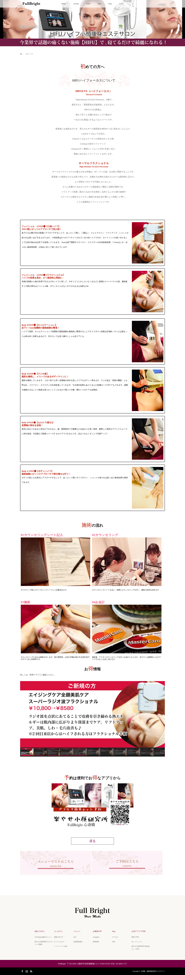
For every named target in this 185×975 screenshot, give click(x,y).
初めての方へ (40, 931)
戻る (92, 841)
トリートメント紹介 (61, 946)
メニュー (76, 931)
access (121, 4)
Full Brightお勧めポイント (43, 937)
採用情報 (96, 942)
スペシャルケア (59, 942)
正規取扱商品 (77, 942)
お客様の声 (97, 931)
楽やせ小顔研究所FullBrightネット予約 (141, 947)
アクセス (115, 937)
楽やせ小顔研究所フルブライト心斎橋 (44, 943)
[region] (92, 719)
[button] (27, 752)
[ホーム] (21, 51)
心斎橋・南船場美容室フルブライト (153, 971)
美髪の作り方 (58, 937)
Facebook (22, 971)
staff (99, 4)
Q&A (114, 942)
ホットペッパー (137, 942)
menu (88, 4)
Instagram (26, 971)
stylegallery (96, 937)
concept (76, 4)
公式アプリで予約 (139, 931)
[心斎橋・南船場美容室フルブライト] (92, 918)
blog (110, 4)
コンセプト (58, 931)
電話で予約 (135, 937)
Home (64, 4)
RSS (31, 971)
